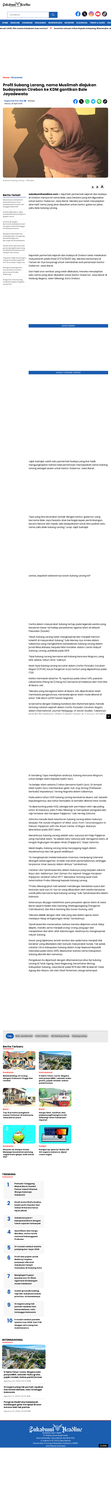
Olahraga (81, 22)
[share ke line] (100, 103)
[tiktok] (105, 16)
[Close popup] (108, 716)
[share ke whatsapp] (88, 103)
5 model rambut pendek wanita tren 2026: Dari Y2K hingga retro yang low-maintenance (28, 1323)
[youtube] (98, 16)
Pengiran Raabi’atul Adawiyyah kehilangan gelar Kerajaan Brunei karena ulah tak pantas (22, 1405)
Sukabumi (27, 22)
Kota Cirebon (42, 1036)
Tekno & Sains (97, 22)
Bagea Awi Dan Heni (14, 101)
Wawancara (55, 22)
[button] (93, 187)
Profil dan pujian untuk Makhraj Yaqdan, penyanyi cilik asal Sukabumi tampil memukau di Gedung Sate (28, 1262)
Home (5, 22)
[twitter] (85, 16)
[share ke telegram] (94, 103)
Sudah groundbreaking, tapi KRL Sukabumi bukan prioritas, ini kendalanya (27, 1293)
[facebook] (78, 16)
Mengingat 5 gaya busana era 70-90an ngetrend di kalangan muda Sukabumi (25, 1279)
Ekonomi (69, 22)
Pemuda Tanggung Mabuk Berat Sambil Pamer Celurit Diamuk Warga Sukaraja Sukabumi (25, 1189)
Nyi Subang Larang (60, 1036)
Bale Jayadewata (24, 1036)
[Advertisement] (55, 1468)
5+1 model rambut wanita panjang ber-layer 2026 (27, 1248)
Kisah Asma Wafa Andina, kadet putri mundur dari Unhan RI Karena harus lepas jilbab (27, 1206)
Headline (15, 22)
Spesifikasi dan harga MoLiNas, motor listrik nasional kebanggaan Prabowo (26, 1235)
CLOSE (103, 1446)
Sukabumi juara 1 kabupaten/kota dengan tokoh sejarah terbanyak (27, 1220)
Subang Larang (79, 1036)
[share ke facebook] (76, 103)
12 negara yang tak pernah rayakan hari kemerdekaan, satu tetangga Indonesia (25, 1308)
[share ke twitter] (82, 103)
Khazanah (40, 22)
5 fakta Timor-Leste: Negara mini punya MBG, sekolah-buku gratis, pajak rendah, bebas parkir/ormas (23, 1375)
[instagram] (92, 16)
